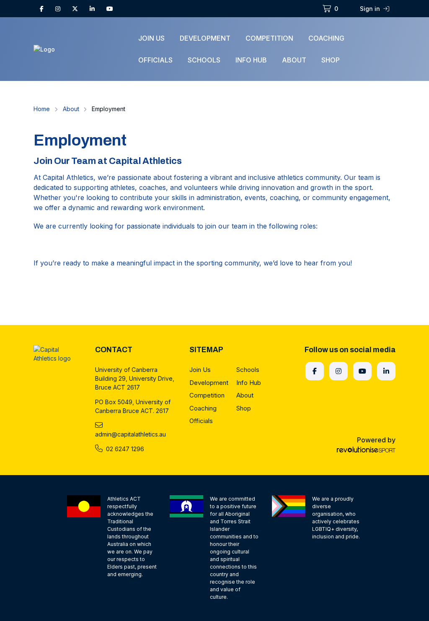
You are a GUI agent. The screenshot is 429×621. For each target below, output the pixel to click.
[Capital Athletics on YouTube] (109, 8)
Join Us (151, 38)
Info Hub (251, 60)
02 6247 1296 (125, 448)
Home (42, 108)
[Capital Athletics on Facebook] (42, 8)
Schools (204, 60)
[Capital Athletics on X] (75, 8)
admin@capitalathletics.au (130, 434)
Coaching (326, 38)
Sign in (371, 8)
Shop (330, 60)
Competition (269, 38)
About (294, 60)
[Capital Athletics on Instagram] (57, 8)
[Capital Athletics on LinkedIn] (92, 8)
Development (205, 38)
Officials (155, 60)
